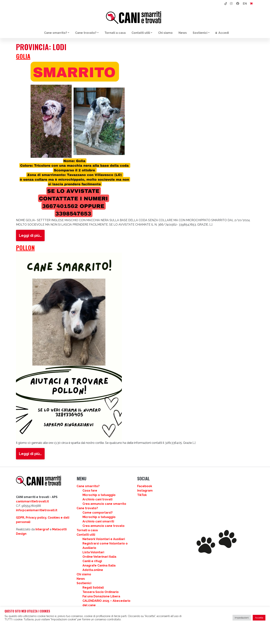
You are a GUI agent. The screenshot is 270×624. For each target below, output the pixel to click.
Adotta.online (92, 570)
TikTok (142, 495)
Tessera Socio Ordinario (100, 592)
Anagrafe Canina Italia (99, 565)
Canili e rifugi (92, 561)
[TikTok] (225, 3)
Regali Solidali (93, 587)
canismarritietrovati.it (32, 501)
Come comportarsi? (97, 512)
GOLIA (23, 56)
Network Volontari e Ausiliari (103, 539)
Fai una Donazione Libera (101, 596)
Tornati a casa (115, 33)
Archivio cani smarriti (98, 521)
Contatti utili (141, 33)
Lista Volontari (93, 552)
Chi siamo (165, 33)
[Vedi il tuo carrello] (251, 3)
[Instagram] (231, 3)
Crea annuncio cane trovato (103, 526)
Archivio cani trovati (97, 499)
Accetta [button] (259, 617)
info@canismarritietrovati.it (36, 510)
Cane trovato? (85, 33)
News (183, 33)
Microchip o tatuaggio (99, 495)
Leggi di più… (30, 235)
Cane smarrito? (55, 33)
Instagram (145, 490)
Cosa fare (89, 490)
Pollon (25, 247)
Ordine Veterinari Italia (99, 556)
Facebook (144, 486)
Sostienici (200, 33)
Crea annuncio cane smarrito (104, 504)
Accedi (223, 33)
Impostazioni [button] (242, 617)
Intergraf (42, 529)
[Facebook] (238, 3)
